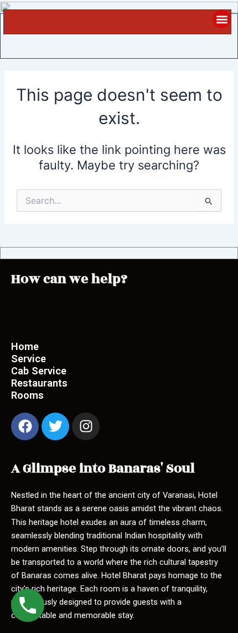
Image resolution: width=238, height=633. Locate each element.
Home (26, 346)
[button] (222, 19)
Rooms (27, 395)
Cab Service (38, 371)
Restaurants (39, 383)
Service (28, 358)
